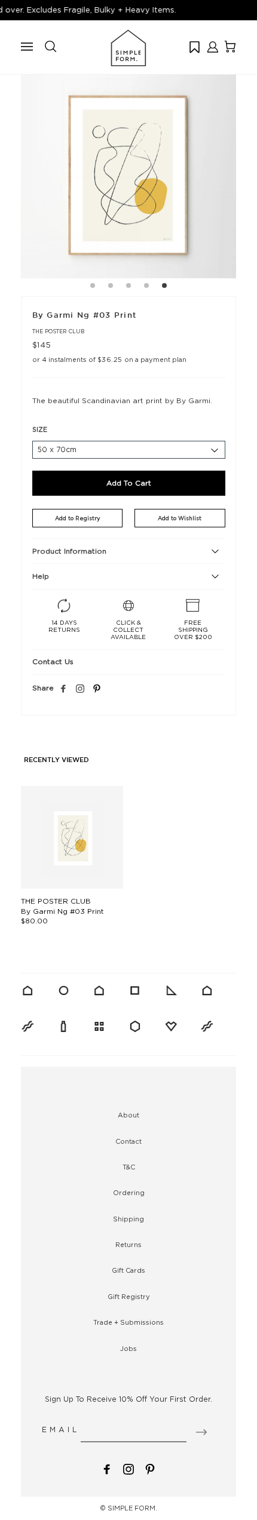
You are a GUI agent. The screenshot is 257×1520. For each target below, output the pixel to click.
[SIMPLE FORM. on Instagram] (80, 689)
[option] (128, 170)
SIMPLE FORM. (132, 1508)
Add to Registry (77, 518)
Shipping (128, 1219)
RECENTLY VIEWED (56, 760)
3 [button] (128, 287)
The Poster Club (58, 331)
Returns (128, 1244)
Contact (128, 1141)
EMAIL (60, 1429)
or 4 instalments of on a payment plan (109, 359)
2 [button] (111, 287)
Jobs (128, 1348)
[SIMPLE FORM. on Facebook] (107, 1468)
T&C (129, 1167)
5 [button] (164, 287)
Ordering (129, 1193)
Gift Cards (128, 1270)
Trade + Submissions (128, 1322)
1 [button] (93, 287)
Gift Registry (129, 1296)
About (128, 1115)
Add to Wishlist (179, 518)
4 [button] (146, 287)
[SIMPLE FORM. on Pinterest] (150, 1468)
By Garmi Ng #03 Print (62, 911)
